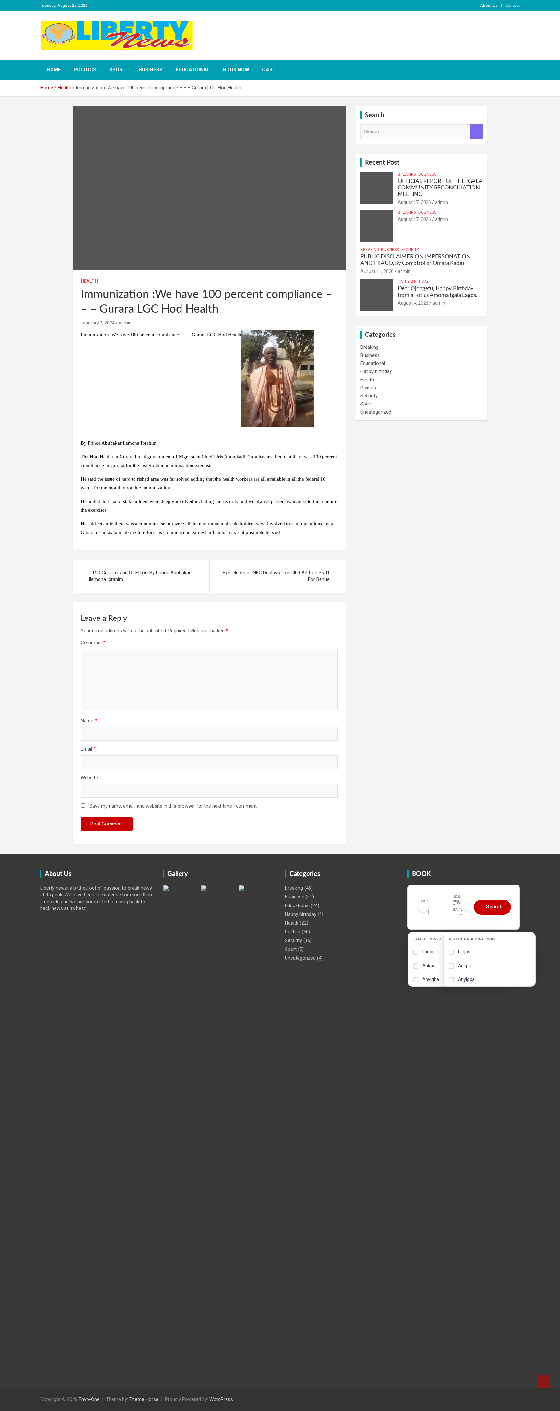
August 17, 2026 (414, 202)
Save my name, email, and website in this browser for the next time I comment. (173, 806)
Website (89, 777)
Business (151, 70)
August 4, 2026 (413, 303)
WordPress (221, 1399)
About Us (489, 5)
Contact (512, 5)
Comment (93, 642)
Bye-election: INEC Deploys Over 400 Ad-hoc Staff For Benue (276, 576)
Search (476, 131)
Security (410, 249)
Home (54, 70)
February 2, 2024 (98, 322)
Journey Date (457, 903)
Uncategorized (375, 412)
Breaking (407, 174)
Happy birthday (413, 281)
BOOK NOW (236, 70)
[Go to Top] (543, 1381)
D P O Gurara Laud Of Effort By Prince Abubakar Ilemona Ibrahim (140, 576)
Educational (193, 70)
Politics (85, 70)
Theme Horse (143, 1399)
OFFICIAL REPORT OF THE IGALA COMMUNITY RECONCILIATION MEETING (440, 187)
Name (89, 720)
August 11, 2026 (377, 271)
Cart (269, 70)
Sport (117, 70)
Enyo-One (89, 1399)
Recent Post (382, 162)
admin (125, 322)
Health (89, 281)
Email (88, 749)
